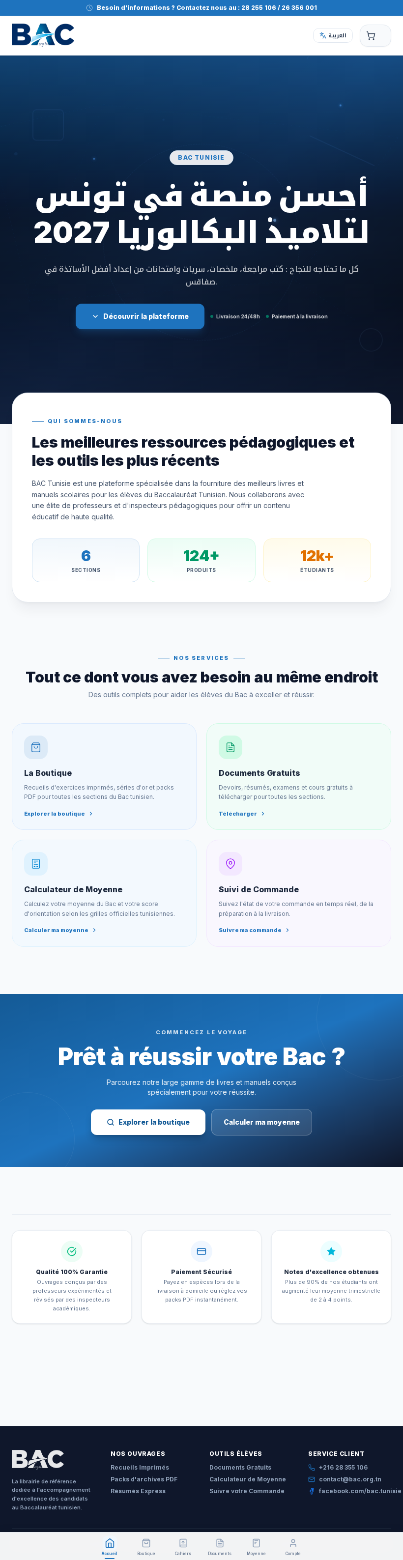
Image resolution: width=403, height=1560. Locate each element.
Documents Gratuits (240, 1467)
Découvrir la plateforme (146, 316)
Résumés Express (138, 1491)
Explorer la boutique (154, 1122)
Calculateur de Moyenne (247, 1479)
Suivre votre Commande (247, 1491)
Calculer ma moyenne (262, 1122)
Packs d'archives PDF (144, 1479)
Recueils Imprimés (140, 1467)
